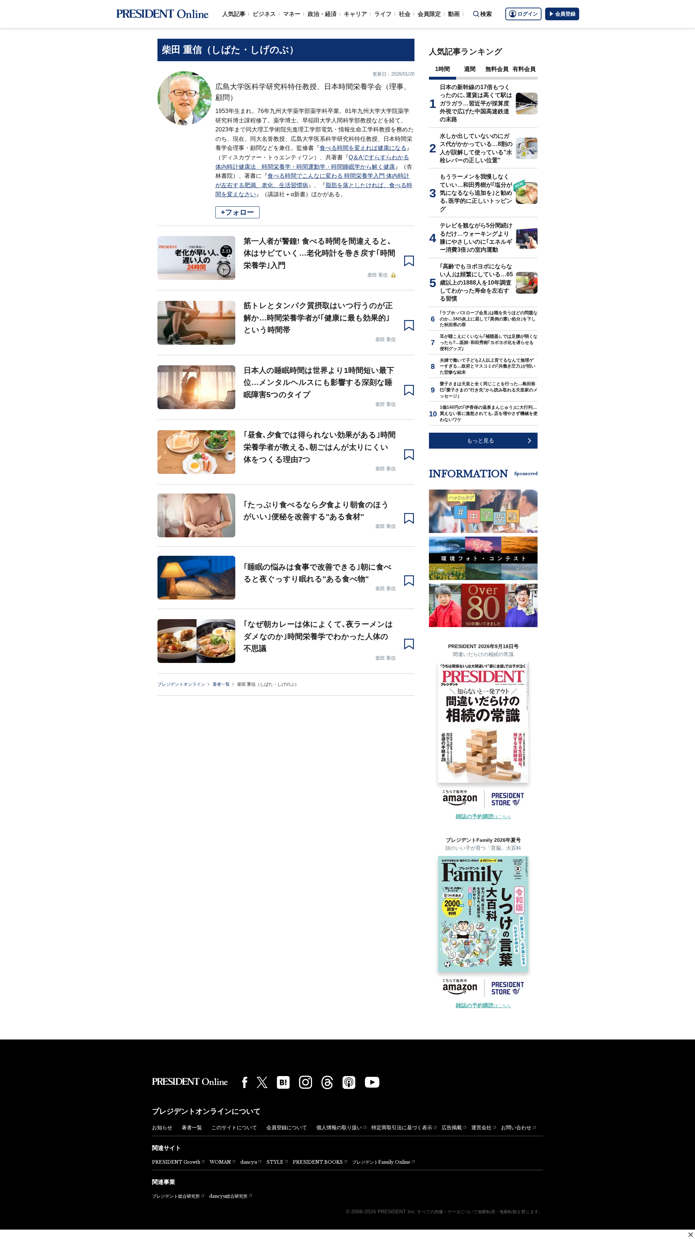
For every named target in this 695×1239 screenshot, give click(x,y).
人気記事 (233, 14)
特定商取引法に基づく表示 (401, 1127)
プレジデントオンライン (181, 684)
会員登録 (565, 14)
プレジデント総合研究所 (176, 1196)
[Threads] (327, 1082)
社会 (404, 14)
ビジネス (264, 14)
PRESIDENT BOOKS (318, 1162)
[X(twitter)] (262, 1082)
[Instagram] (305, 1082)
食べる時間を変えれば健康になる (363, 148)
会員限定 (429, 14)
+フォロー (237, 212)
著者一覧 (221, 684)
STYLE (274, 1162)
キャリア (355, 14)
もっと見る (480, 440)
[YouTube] (372, 1082)
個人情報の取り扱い (339, 1127)
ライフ (383, 14)
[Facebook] (244, 1082)
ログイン (528, 14)
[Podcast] (348, 1082)
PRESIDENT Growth (176, 1162)
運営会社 (481, 1127)
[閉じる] (690, 1234)
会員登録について (286, 1127)
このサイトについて (234, 1127)
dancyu (248, 1162)
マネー (291, 14)
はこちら (483, 816)
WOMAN (220, 1162)
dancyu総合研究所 (228, 1196)
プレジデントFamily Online (381, 1162)
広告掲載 (452, 1127)
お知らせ (162, 1127)
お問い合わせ (516, 1127)
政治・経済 (322, 14)
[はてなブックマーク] (283, 1082)
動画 (454, 14)
